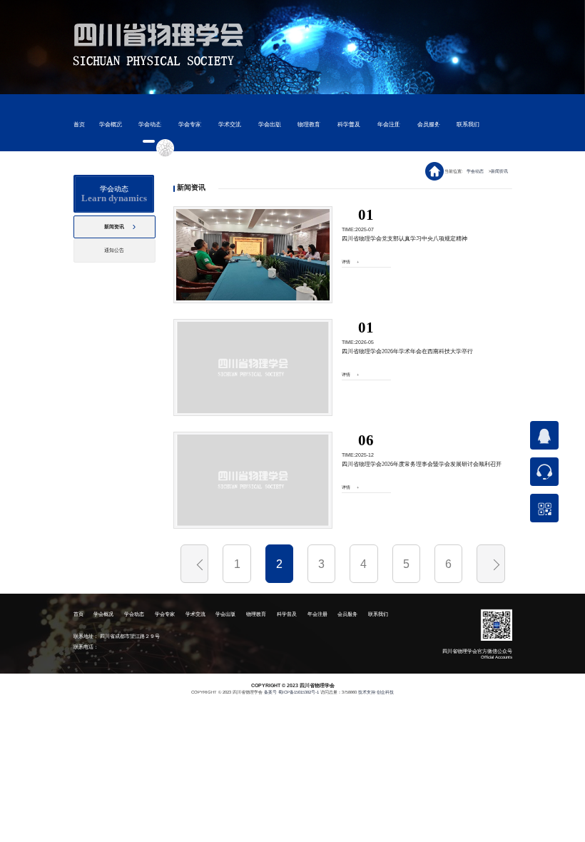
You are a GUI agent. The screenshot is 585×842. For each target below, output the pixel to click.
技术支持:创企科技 (376, 692)
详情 (346, 262)
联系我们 (468, 124)
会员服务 (428, 124)
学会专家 (189, 124)
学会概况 (110, 124)
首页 (79, 124)
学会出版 (269, 124)
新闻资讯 (500, 171)
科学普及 (348, 124)
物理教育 (308, 124)
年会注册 (388, 124)
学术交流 (229, 124)
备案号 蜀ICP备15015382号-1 (291, 692)
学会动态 (149, 124)
